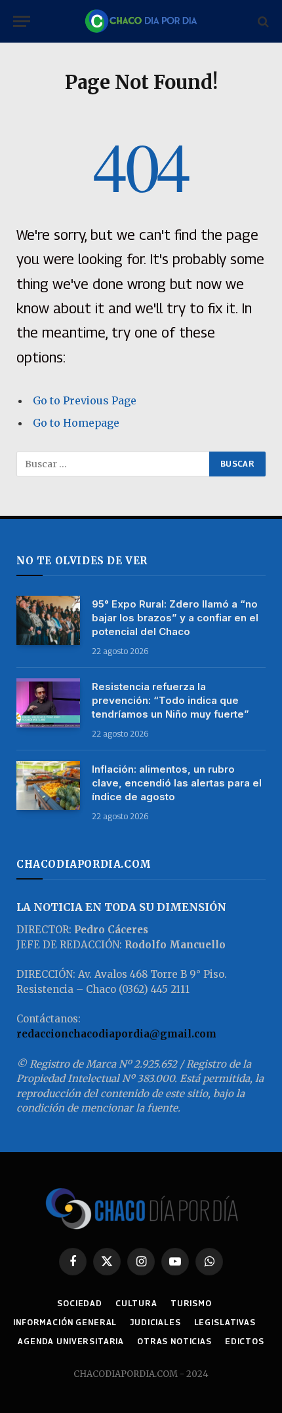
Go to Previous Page (84, 400)
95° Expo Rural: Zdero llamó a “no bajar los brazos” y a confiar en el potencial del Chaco (175, 618)
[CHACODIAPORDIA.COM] (141, 21)
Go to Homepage (76, 422)
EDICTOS (244, 1341)
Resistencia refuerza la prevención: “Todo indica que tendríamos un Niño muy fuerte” (170, 700)
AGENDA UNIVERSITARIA (71, 1341)
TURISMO (191, 1303)
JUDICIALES (155, 1322)
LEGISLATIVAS (225, 1322)
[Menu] (21, 21)
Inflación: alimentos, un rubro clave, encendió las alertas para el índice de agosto (177, 783)
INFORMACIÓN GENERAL (65, 1322)
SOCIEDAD (79, 1303)
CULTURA (136, 1303)
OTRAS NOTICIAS (174, 1341)
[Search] (262, 21)
